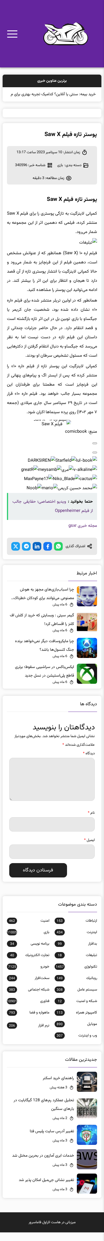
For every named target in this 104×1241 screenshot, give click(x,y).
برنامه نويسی (29, 952)
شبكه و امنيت (77, 1010)
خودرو (28, 975)
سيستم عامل (77, 998)
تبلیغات (77, 964)
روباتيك (77, 987)
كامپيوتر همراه (77, 1021)
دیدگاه (89, 762)
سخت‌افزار (29, 987)
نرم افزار (29, 1034)
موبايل (77, 1033)
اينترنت (77, 941)
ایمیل (89, 849)
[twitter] (15, 555)
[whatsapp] (58, 555)
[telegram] (26, 555)
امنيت (29, 929)
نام (91, 821)
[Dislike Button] (94, 461)
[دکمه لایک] (94, 452)
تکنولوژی (76, 975)
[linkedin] (37, 555)
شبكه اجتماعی (29, 998)
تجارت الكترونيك (29, 964)
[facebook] (47, 555)
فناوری (28, 1010)
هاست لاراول (51, 1231)
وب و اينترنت (77, 1044)
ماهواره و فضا (29, 1021)
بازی (60, 174)
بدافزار (77, 952)
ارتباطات (77, 929)
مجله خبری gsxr (82, 534)
